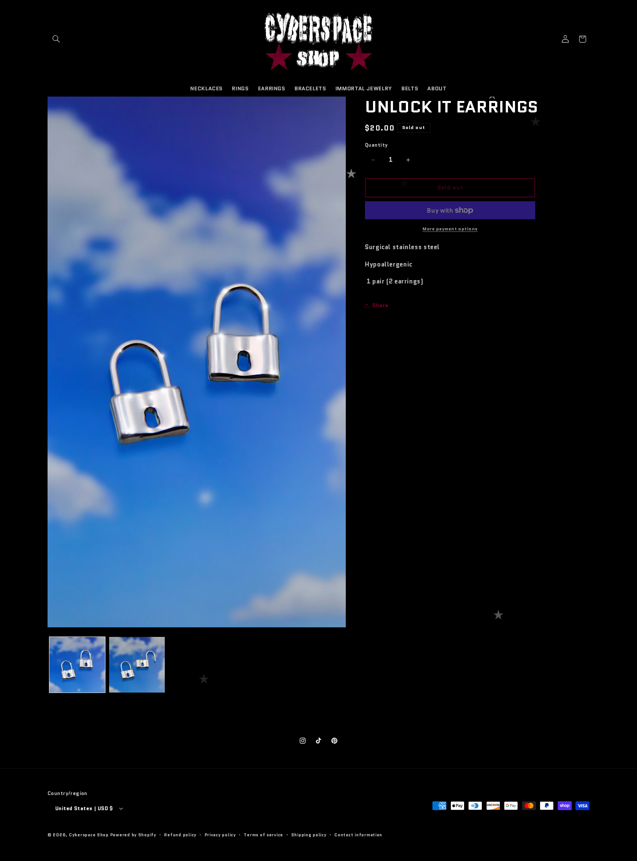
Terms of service (263, 835)
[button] (56, 39)
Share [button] (380, 305)
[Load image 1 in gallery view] (77, 665)
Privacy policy (220, 835)
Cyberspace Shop (89, 835)
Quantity (376, 145)
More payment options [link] (450, 229)
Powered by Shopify (133, 835)
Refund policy (180, 835)
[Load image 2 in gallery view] (137, 665)
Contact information (358, 835)
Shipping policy (309, 835)
